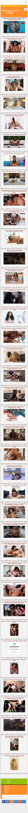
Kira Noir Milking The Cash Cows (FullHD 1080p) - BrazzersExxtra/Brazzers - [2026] (14, 698)
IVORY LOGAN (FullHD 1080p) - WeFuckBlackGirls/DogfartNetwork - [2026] (14, 77)
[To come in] (7, 2)
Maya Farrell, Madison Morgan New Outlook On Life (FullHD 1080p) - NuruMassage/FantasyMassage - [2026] (14, 543)
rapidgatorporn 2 (9, 36)
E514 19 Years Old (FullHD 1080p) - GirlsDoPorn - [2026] (14, 96)
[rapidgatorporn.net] (2, 2)
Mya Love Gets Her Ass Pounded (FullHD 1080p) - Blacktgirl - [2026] (14, 622)
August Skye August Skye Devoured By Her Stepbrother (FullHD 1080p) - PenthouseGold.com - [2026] (14, 427)
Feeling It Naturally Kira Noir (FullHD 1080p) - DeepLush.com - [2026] (14, 446)
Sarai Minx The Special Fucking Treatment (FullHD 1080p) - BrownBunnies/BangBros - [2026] (14, 368)
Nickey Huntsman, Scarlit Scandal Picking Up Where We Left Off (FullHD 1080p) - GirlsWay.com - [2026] (14, 388)
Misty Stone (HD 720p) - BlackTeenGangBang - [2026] (14, 679)
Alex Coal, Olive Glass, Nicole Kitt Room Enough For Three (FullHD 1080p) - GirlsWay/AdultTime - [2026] (14, 602)
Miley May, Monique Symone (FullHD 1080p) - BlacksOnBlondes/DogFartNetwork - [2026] (14, 737)
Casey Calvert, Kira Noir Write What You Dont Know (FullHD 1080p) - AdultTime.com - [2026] (14, 563)
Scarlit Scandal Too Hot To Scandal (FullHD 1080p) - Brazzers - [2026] (14, 583)
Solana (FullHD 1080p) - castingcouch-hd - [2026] (14, 57)
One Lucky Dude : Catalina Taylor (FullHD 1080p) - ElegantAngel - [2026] (14, 756)
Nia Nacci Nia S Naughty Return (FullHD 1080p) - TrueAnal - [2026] (14, 329)
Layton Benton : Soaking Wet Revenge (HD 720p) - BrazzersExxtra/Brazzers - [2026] (14, 39)
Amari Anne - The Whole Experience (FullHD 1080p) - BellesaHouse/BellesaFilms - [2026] (14, 348)
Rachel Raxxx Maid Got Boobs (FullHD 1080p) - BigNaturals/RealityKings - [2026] (14, 270)
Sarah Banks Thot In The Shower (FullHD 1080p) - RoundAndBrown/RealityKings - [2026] (14, 115)
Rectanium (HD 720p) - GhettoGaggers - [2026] (14, 153)
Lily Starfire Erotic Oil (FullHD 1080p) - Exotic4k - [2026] (14, 485)
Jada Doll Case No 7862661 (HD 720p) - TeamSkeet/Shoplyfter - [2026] (14, 309)
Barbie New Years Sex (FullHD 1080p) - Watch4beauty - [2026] (14, 717)
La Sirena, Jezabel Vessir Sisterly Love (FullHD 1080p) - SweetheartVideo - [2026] (14, 290)
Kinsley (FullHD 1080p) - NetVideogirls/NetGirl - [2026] (14, 134)
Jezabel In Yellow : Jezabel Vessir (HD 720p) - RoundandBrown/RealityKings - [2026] (14, 231)
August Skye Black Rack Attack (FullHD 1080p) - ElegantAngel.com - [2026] (14, 407)
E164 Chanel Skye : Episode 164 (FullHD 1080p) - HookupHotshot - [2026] (14, 211)
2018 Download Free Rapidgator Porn (10, 11)
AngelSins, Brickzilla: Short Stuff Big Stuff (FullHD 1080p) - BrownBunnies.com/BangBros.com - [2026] (14, 524)
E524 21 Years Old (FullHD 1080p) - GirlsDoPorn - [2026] (14, 171)
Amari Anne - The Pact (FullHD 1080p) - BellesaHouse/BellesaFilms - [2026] (14, 251)
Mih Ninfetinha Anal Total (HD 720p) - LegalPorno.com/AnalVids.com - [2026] (14, 466)
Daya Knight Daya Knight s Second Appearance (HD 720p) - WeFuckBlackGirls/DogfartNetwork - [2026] (14, 504)
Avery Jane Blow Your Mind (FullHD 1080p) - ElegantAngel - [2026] (14, 660)
